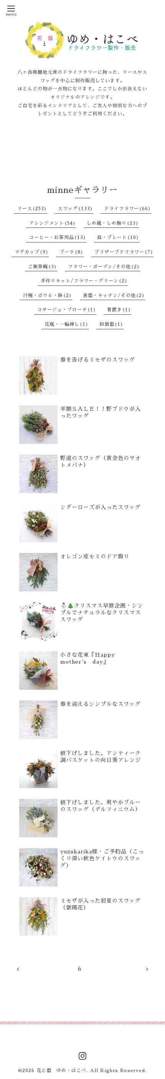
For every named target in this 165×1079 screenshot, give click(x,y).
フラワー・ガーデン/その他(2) (104, 266)
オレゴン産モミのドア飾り (94, 556)
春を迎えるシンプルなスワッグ (100, 704)
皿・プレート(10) (118, 237)
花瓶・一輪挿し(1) (67, 324)
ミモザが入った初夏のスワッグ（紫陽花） (100, 904)
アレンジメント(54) (52, 223)
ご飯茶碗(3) (42, 266)
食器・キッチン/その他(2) (114, 295)
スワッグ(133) (75, 208)
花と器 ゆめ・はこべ (61, 1070)
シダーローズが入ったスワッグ (100, 507)
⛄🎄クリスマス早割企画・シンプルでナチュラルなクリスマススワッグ (101, 612)
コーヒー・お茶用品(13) (57, 237)
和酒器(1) (111, 324)
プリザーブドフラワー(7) (123, 252)
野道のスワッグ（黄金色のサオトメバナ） (100, 461)
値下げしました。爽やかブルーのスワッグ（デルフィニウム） (100, 806)
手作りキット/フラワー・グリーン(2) (84, 281)
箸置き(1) (119, 309)
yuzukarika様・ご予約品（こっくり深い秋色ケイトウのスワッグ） (102, 858)
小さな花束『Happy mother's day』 (90, 658)
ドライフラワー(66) (127, 208)
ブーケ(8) (71, 252)
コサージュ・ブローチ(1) (66, 309)
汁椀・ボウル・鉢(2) (47, 295)
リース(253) (32, 208)
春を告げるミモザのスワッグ (97, 359)
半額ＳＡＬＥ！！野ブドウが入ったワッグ (100, 412)
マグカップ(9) (32, 252)
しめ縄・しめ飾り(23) (113, 223)
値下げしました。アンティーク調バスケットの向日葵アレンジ (100, 756)
